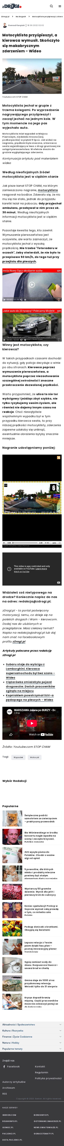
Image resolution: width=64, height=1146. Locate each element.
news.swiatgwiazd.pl (46, 1127)
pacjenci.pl (9, 1133)
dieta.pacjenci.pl (12, 1140)
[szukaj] (51, 6)
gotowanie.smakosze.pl (47, 1121)
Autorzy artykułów (14, 1082)
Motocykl (34, 757)
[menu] (60, 6)
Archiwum (8, 1088)
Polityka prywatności (48, 1078)
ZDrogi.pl (5, 17)
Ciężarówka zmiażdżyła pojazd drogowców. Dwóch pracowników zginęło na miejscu (30, 686)
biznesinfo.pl (41, 1115)
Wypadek (18, 757)
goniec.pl (8, 1127)
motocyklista (48, 190)
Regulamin (41, 1072)
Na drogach (21, 17)
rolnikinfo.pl (10, 1121)
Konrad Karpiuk (16, 25)
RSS (4, 1093)
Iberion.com (9, 1115)
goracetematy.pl (44, 1133)
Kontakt (40, 1066)
